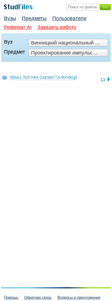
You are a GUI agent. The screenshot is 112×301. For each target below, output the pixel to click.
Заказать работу (56, 27)
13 (103, 79)
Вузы (10, 18)
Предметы (34, 18)
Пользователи (69, 18)
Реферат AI (18, 27)
